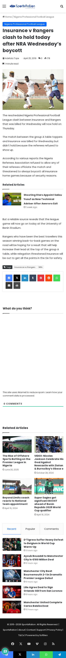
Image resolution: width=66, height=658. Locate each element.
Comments (51, 529)
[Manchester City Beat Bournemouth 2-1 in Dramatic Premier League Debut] (12, 575)
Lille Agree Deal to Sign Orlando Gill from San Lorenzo (43, 589)
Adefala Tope (12, 58)
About (21, 629)
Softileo (43, 635)
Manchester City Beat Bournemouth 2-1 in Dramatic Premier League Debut (43, 574)
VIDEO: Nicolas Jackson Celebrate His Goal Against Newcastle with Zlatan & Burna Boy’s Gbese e (48, 462)
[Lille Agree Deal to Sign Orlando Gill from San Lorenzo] (12, 592)
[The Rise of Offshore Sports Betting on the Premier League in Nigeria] (17, 444)
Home (8, 16)
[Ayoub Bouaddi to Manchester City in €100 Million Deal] (12, 560)
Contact (31, 629)
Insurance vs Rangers (24, 267)
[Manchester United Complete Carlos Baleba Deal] (12, 607)
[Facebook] (9, 278)
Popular (30, 529)
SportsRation (10, 629)
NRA (40, 267)
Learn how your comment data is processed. (32, 394)
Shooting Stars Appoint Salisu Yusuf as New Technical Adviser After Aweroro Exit (43, 199)
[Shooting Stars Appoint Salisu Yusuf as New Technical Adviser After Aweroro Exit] (12, 199)
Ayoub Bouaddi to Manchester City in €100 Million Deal (43, 557)
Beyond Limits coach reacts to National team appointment (16, 501)
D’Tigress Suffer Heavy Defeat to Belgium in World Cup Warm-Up (43, 543)
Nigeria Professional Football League (34, 16)
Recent (11, 529)
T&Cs (21, 635)
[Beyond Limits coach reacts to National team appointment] (17, 486)
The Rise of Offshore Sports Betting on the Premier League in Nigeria (16, 460)
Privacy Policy (54, 629)
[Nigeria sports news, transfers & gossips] (22, 6)
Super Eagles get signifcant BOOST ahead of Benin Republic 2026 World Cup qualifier (47, 504)
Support (41, 629)
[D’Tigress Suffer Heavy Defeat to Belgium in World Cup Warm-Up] (12, 544)
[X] (17, 278)
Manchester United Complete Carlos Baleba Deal (43, 604)
